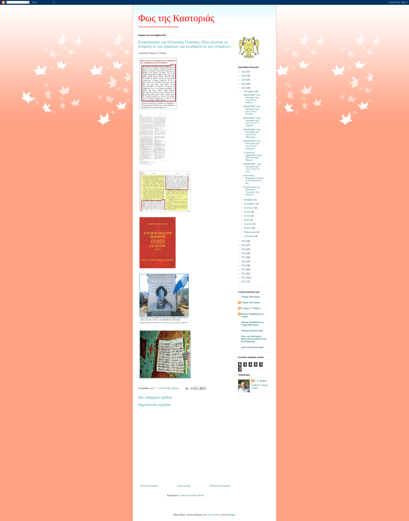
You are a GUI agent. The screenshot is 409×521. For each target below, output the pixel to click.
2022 (244, 88)
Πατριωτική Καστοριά (252, 330)
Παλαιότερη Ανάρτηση (220, 486)
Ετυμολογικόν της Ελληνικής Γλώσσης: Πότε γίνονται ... (251, 191)
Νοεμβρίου (249, 199)
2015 (244, 265)
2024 (244, 80)
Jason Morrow (213, 514)
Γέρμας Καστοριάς (250, 297)
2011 (244, 281)
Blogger (231, 514)
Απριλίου (248, 224)
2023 (244, 84)
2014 (244, 269)
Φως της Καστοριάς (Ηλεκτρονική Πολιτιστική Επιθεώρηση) (253, 339)
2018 (244, 253)
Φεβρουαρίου (250, 232)
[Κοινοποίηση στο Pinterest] (204, 388)
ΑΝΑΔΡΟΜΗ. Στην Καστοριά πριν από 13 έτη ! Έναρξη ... (252, 110)
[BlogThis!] (195, 388)
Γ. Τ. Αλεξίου (261, 381)
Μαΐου (247, 220)
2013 (244, 273)
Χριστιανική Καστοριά (252, 347)
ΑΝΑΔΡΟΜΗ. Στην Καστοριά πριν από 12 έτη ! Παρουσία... (252, 145)
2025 (244, 76)
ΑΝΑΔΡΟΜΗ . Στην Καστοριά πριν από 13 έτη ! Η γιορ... (252, 168)
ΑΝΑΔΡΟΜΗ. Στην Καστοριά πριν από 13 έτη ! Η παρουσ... (252, 122)
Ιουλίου (247, 212)
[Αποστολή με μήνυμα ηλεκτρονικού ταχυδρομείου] (192, 388)
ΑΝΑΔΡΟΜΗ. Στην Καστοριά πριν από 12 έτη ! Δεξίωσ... (252, 99)
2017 (244, 257)
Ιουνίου (247, 216)
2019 (244, 249)
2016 (244, 261)
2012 (244, 277)
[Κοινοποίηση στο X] (198, 388)
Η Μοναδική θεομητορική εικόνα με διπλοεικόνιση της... (253, 179)
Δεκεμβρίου (249, 91)
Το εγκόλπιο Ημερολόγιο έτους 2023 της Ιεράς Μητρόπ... (252, 156)
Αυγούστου (249, 208)
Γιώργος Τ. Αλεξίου (251, 308)
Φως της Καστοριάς (176, 18)
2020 (244, 245)
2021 (244, 241)
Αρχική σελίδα (183, 486)
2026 (244, 72)
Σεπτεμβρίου (250, 203)
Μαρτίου (248, 228)
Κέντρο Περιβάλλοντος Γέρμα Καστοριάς (252, 323)
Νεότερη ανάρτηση (149, 486)
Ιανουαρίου (249, 236)
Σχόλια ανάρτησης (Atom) (192, 495)
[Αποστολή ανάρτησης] (186, 388)
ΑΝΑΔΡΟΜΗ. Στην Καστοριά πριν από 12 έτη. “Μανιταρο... (252, 133)
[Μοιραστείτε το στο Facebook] (201, 388)
